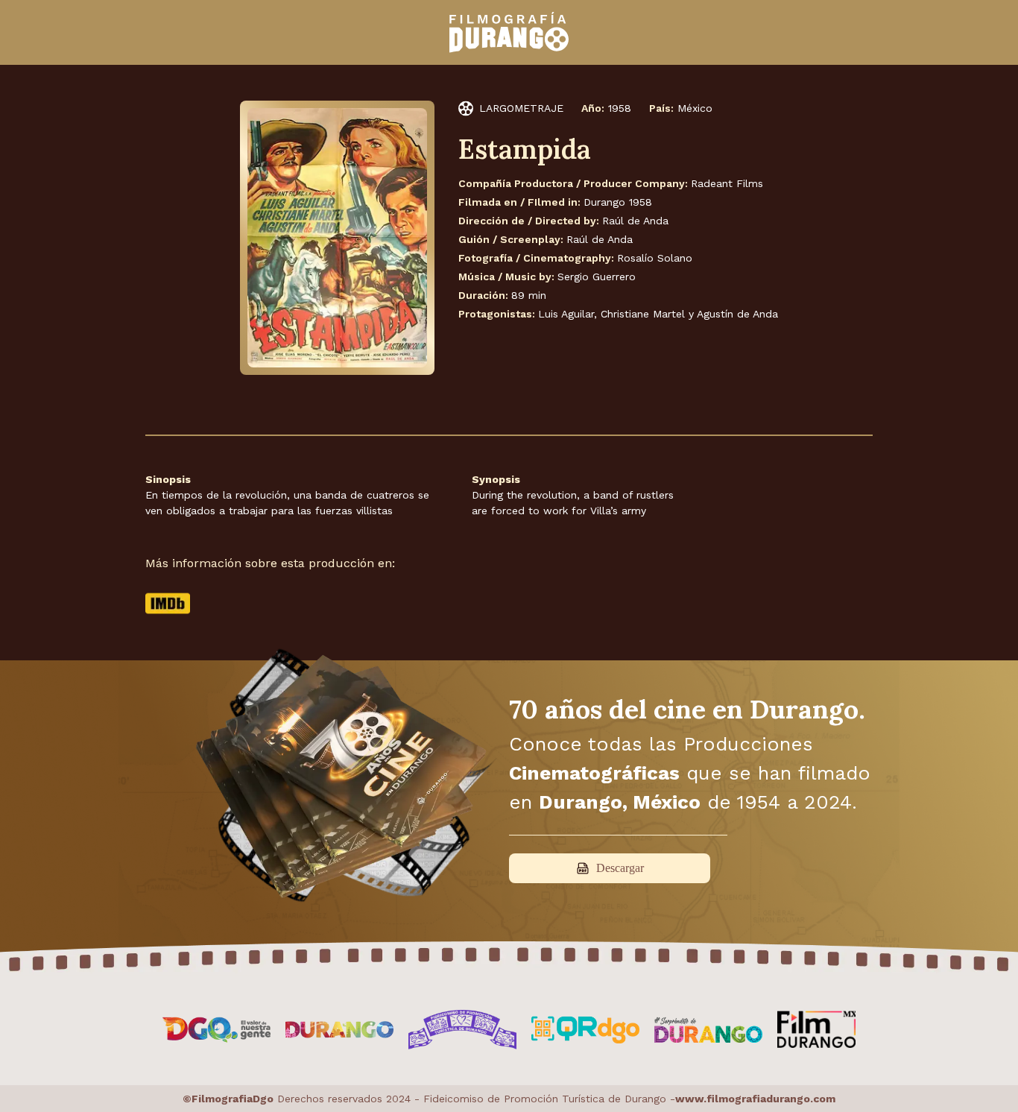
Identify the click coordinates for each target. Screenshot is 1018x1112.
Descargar (620, 868)
